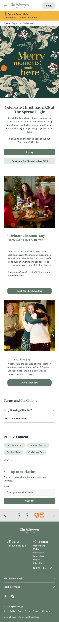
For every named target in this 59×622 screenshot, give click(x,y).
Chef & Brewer (12, 587)
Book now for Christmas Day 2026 (29, 161)
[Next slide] (53, 515)
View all (8, 460)
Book (48, 5)
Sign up (30, 152)
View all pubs (10, 617)
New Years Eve (14, 445)
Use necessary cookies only (29, 363)
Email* (7, 486)
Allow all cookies (29, 353)
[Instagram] (13, 596)
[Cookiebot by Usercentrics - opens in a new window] (43, 257)
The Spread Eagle (13, 578)
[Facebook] (5, 596)
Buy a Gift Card (29, 382)
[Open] (5, 5)
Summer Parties (38, 445)
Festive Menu (14, 452)
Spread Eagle (10, 23)
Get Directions (40, 568)
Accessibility (9, 611)
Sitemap (46, 611)
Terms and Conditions (29, 617)
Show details (43, 344)
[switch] (52, 315)
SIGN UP (29, 501)
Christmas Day (36, 452)
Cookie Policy (24, 611)
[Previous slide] (6, 515)
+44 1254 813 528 (16, 545)
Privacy (36, 611)
